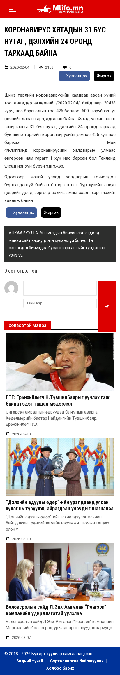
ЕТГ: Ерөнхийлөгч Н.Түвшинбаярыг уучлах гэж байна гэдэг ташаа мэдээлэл (58, 400)
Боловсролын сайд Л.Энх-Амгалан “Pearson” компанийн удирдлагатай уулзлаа (56, 610)
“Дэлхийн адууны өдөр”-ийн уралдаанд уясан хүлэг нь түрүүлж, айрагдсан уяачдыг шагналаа (60, 505)
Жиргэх (104, 76)
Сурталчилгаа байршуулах (76, 661)
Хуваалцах (76, 76)
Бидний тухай (29, 661)
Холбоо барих (60, 668)
